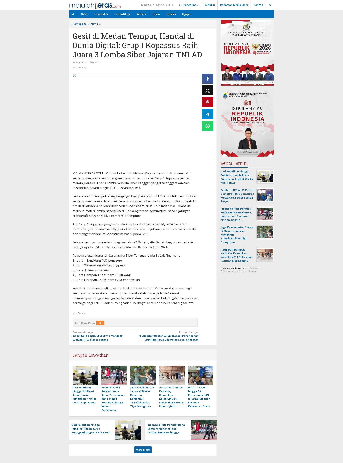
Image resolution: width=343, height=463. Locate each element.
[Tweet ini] (207, 90)
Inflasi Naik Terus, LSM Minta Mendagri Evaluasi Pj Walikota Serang (98, 335)
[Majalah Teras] (95, 5)
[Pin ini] (207, 102)
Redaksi (254, 267)
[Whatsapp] (207, 126)
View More (143, 449)
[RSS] (100, 323)
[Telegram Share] (207, 114)
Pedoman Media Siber (233, 271)
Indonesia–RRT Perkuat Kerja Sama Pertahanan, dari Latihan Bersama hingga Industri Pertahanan (113, 399)
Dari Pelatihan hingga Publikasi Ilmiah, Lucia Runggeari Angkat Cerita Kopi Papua (84, 395)
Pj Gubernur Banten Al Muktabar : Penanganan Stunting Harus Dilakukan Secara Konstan (168, 335)
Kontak (252, 271)
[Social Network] (270, 5)
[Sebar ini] (207, 79)
